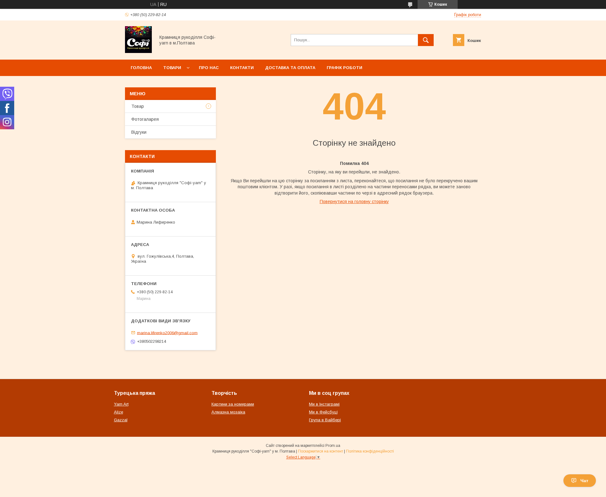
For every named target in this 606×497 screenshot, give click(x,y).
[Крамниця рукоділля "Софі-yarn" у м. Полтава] (138, 51)
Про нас (209, 67)
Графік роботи (344, 67)
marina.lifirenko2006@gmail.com (167, 332)
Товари (172, 67)
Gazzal (121, 420)
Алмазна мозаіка (228, 412)
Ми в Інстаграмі (324, 404)
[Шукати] (426, 40)
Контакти (242, 67)
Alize (118, 412)
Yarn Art (121, 404)
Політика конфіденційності (370, 451)
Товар (137, 106)
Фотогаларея (145, 119)
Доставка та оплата (290, 67)
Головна (141, 67)
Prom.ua (332, 445)
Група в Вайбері (325, 420)
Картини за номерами (232, 404)
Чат (584, 480)
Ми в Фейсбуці (323, 412)
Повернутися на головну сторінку (354, 201)
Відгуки (138, 132)
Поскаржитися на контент (320, 451)
